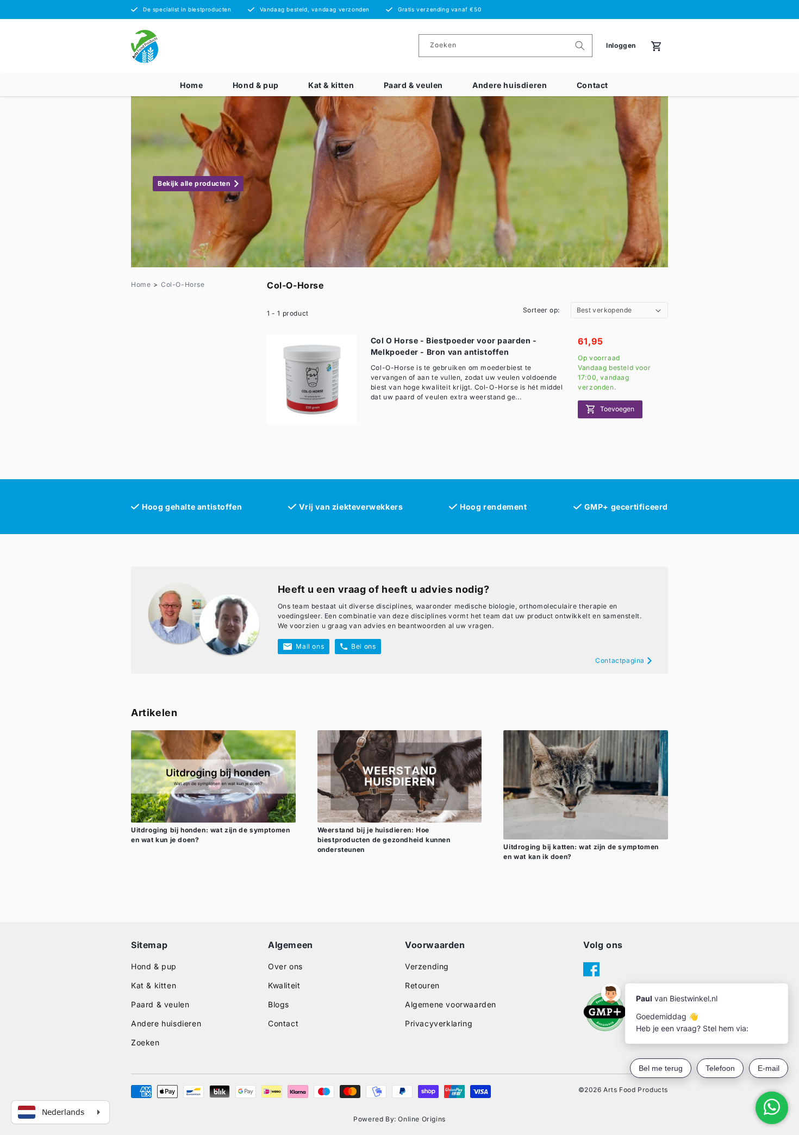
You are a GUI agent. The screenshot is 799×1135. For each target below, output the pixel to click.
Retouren (422, 985)
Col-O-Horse (183, 284)
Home (191, 85)
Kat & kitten (331, 85)
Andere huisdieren (509, 85)
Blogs (278, 1004)
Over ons (285, 966)
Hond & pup (256, 85)
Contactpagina (620, 660)
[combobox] (505, 46)
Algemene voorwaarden (450, 1004)
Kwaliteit (284, 985)
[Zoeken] (580, 46)
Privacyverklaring (438, 1023)
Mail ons (310, 646)
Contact (592, 85)
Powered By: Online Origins (399, 1119)
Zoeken (145, 1042)
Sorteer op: (541, 310)
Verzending (427, 966)
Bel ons (363, 646)
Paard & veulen (413, 85)
